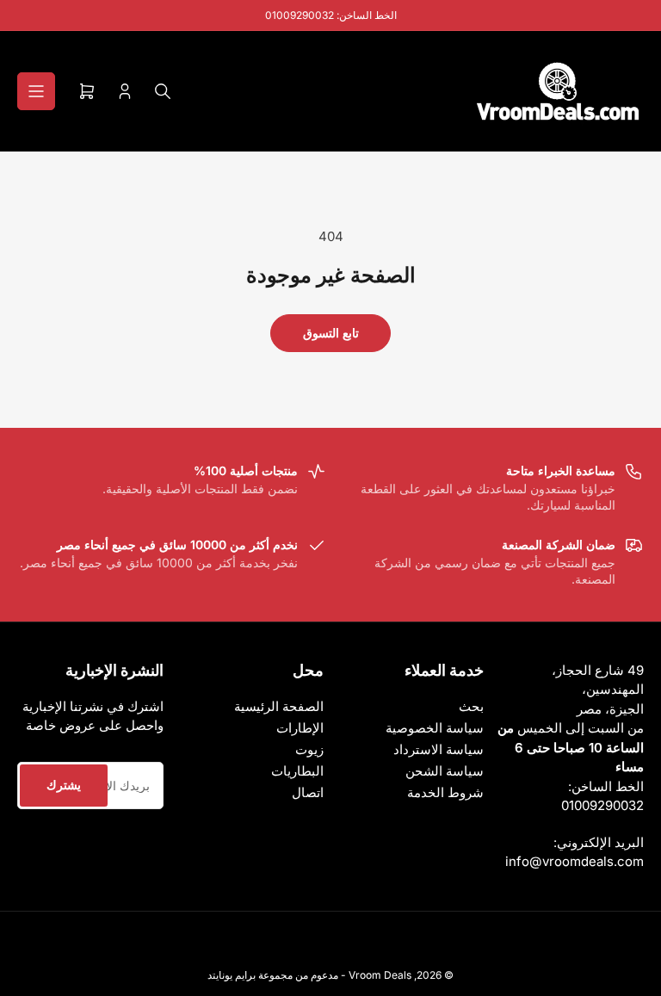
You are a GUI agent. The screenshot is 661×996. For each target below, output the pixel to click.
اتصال (308, 792)
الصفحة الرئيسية (279, 706)
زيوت (309, 749)
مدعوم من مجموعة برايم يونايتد (272, 974)
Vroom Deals (380, 974)
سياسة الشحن (444, 771)
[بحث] (163, 91)
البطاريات (297, 771)
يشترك (63, 784)
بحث (471, 706)
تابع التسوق (331, 332)
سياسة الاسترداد (438, 749)
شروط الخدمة (445, 792)
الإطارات (300, 728)
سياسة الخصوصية (435, 728)
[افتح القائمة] (36, 91)
